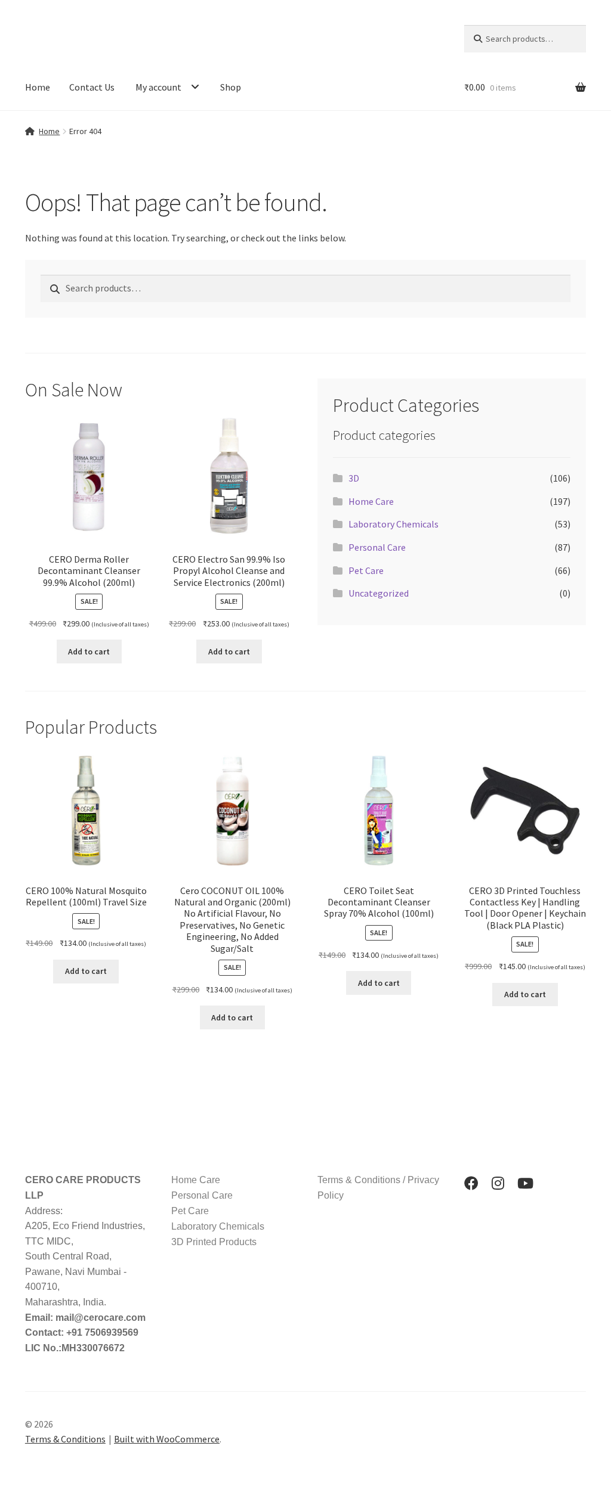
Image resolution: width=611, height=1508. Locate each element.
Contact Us (92, 87)
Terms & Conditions (65, 1439)
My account (158, 87)
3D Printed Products (214, 1242)
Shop (230, 87)
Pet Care (366, 570)
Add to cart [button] (89, 651)
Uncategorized (378, 593)
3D (353, 478)
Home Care (371, 501)
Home (37, 87)
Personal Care (377, 547)
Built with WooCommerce (167, 1439)
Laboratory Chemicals (393, 524)
